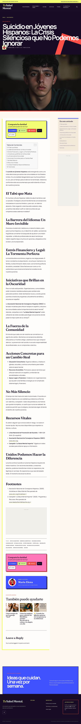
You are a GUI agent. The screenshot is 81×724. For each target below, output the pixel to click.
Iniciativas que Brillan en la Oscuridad (19, 154)
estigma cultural (18, 543)
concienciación (9, 543)
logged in (15, 643)
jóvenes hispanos (10, 545)
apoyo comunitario (14, 540)
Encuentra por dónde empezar (69, 1)
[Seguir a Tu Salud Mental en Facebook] (4, 712)
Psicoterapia (26, 6)
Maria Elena (25, 582)
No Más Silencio (12, 160)
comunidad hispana (36, 540)
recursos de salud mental (33, 545)
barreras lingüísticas (25, 540)
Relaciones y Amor (36, 7)
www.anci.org (13, 441)
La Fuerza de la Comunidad (16, 156)
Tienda (58, 6)
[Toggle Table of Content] (34, 145)
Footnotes (12, 167)
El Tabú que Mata (13, 147)
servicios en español (18, 547)
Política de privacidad (51, 703)
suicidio (26, 547)
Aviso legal (48, 709)
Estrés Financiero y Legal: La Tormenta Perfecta (22, 152)
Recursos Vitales (13, 162)
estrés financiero (27, 543)
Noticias (51, 6)
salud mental (9, 547)
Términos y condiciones (51, 706)
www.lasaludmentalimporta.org (19, 502)
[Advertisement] (26, 522)
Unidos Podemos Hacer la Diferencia (19, 165)
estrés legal (36, 543)
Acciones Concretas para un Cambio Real (20, 158)
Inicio (4, 17)
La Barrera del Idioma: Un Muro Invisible (19, 149)
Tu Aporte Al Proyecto (66, 7)
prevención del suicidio (20, 545)
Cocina (44, 6)
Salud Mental (10, 17)
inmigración (42, 543)
